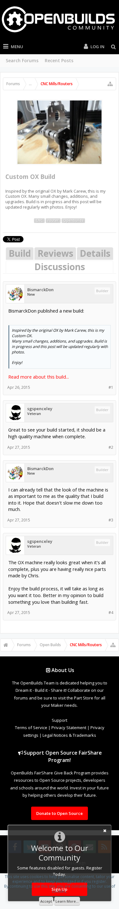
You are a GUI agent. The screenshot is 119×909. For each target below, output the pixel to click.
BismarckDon (40, 289)
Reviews (55, 253)
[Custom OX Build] (59, 132)
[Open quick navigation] (110, 84)
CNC (39, 220)
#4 (111, 612)
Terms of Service (31, 727)
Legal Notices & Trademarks (69, 735)
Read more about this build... (38, 376)
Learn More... (67, 901)
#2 (111, 447)
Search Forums (22, 60)
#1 (111, 387)
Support (59, 720)
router (53, 220)
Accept (46, 901)
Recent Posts (59, 60)
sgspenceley (39, 408)
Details (95, 253)
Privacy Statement (68, 727)
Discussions (59, 267)
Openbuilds (73, 220)
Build (20, 253)
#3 (111, 520)
